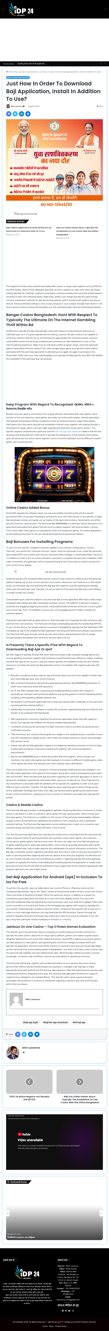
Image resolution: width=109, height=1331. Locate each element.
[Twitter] (15, 114)
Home (10, 72)
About (51, 1326)
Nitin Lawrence (16, 106)
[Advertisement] (54, 40)
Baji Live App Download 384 (26, 72)
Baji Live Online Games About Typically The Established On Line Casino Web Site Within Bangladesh (77, 231)
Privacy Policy (60, 1326)
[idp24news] (21, 9)
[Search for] (105, 10)
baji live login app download (68, 431)
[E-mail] (11, 1013)
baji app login (31, 1022)
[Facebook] (8, 114)
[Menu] (3, 10)
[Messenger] (28, 114)
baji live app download (56, 1022)
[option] (54, 1213)
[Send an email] (23, 106)
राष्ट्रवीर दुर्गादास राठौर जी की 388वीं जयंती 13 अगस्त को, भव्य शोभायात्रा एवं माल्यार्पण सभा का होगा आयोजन (51, 64)
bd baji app (79, 1022)
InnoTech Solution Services (85, 1322)
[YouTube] (69, 1310)
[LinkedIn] (21, 114)
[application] (54, 1142)
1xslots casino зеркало (20, 1237)
